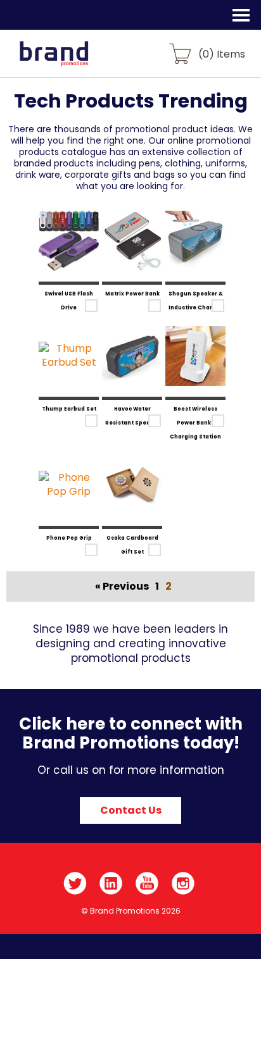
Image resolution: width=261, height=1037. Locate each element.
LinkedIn (111, 883)
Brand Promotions (77, 60)
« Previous (122, 586)
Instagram (183, 883)
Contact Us (131, 810)
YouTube (147, 883)
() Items (221, 53)
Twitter (75, 883)
